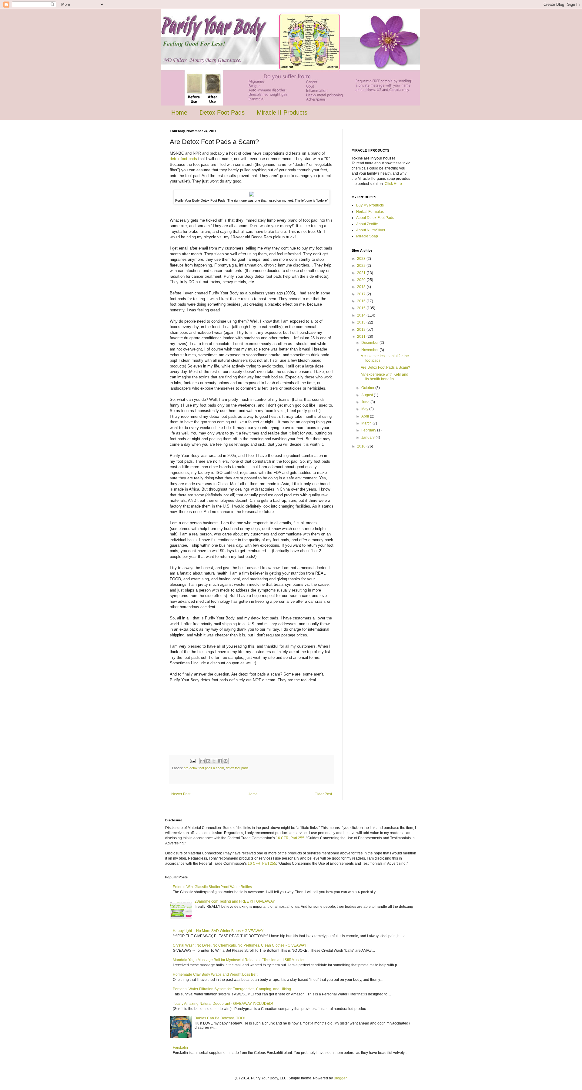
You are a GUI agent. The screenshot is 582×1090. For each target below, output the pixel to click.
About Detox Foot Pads (375, 218)
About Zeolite (367, 224)
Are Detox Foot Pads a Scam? (385, 367)
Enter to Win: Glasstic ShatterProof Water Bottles (212, 887)
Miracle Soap (367, 236)
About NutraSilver (370, 230)
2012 (361, 329)
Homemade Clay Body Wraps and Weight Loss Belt (215, 974)
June (365, 402)
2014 (361, 315)
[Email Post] (192, 761)
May (365, 409)
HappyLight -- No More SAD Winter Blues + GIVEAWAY (218, 931)
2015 (361, 308)
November (370, 350)
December (370, 342)
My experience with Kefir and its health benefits (384, 376)
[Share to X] (214, 761)
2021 (361, 273)
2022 (361, 265)
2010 (361, 446)
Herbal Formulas (370, 212)
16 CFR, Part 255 (290, 838)
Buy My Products (370, 205)
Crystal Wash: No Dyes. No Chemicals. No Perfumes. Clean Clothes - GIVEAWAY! (240, 945)
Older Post (323, 794)
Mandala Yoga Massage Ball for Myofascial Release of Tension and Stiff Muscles (239, 960)
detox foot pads (183, 158)
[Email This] (202, 761)
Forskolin (180, 1047)
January (368, 437)
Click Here (393, 184)
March (367, 423)
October (368, 388)
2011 (361, 336)
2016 (361, 301)
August (367, 395)
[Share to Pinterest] (225, 761)
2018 (361, 287)
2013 (361, 322)
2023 (361, 259)
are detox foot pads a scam (204, 768)
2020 (361, 280)
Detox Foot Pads (222, 112)
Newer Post (180, 794)
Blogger (340, 1078)
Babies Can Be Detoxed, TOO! (220, 1018)
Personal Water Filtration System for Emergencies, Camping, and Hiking (232, 989)
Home (179, 112)
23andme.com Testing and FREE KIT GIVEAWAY (235, 901)
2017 (361, 294)
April (365, 416)
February (369, 430)
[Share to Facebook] (220, 761)
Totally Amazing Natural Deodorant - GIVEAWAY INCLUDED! (223, 1003)
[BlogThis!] (208, 761)
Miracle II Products (282, 112)
